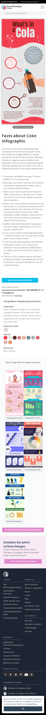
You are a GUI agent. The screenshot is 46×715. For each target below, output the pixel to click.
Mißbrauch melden (11, 663)
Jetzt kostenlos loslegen (23, 561)
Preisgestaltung (10, 618)
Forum (27, 592)
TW (18, 296)
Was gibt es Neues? (33, 624)
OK (23, 709)
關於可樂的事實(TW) (34, 290)
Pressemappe (30, 628)
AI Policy (6, 648)
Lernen (28, 595)
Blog (27, 599)
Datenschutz (8, 652)
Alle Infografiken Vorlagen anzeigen (23, 530)
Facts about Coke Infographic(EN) (13, 290)
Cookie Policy (31, 704)
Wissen (28, 602)
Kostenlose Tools (32, 606)
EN (16, 296)
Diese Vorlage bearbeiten (20, 280)
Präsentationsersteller (13, 608)
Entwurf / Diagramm (33, 588)
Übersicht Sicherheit (12, 659)
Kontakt (28, 631)
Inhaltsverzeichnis (32, 609)
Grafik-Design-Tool (11, 601)
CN (21, 296)
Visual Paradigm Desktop (29, 2)
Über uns (28, 621)
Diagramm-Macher (11, 597)
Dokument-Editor (10, 604)
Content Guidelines (11, 656)
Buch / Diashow (31, 584)
